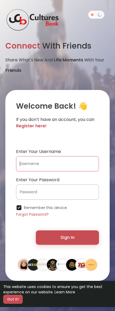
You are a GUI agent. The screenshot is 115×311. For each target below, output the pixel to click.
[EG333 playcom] (72, 264)
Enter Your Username (38, 151)
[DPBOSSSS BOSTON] (91, 264)
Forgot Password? (32, 214)
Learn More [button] (65, 292)
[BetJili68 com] (33, 264)
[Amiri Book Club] (53, 264)
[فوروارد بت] (24, 264)
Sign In (67, 237)
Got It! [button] (13, 299)
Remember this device (45, 207)
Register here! (31, 126)
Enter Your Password (37, 180)
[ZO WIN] (81, 264)
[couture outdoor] (43, 264)
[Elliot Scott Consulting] (62, 264)
